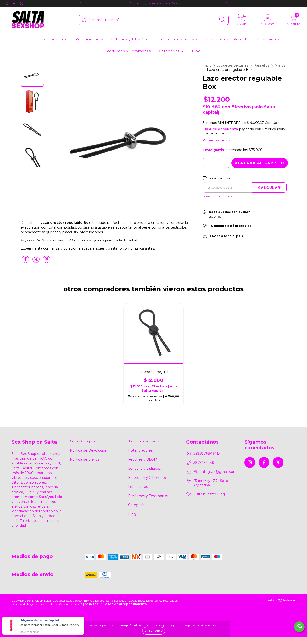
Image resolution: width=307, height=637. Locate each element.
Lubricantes (268, 39)
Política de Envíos (84, 459)
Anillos (280, 65)
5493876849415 (206, 453)
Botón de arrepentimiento (125, 604)
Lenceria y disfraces (175, 39)
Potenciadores (89, 39)
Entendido (153, 630)
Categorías (170, 51)
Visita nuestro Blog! (209, 494)
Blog (196, 51)
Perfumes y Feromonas (128, 51)
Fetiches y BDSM (128, 39)
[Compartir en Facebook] (26, 261)
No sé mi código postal (218, 196)
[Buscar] (222, 19)
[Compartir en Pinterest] (46, 261)
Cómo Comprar (82, 441)
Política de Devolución (88, 450)
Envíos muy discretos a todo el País (153, 3)
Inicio (207, 65)
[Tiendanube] (280, 601)
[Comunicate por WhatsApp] (299, 626)
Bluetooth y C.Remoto (227, 39)
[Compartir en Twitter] (36, 261)
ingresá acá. (89, 604)
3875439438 (203, 462)
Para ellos (261, 65)
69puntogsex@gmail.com (215, 471)
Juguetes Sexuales (46, 39)
